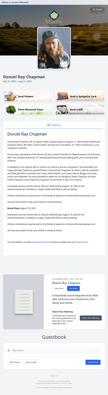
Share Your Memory (90, 318)
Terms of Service (61, 383)
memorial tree (41, 242)
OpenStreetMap (57, 387)
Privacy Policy (46, 383)
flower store (82, 242)
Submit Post (93, 362)
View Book (59, 288)
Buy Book (73, 288)
